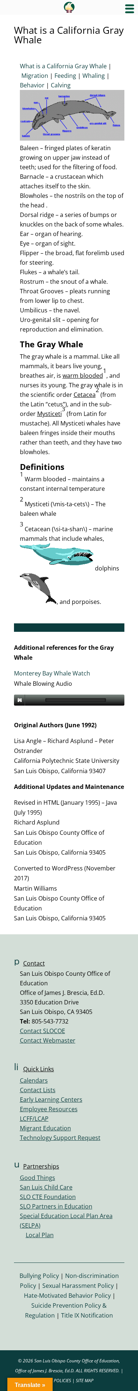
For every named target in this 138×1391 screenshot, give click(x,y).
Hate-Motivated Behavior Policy (67, 1296)
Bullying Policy (39, 1276)
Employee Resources (49, 1109)
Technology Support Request (60, 1138)
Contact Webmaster (47, 1040)
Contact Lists (38, 1090)
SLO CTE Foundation (48, 1197)
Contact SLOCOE (42, 1031)
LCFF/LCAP (34, 1119)
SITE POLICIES (58, 1380)
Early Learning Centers (51, 1099)
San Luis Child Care (46, 1187)
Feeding (65, 76)
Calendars (34, 1080)
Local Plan (40, 1235)
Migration (34, 76)
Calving (61, 85)
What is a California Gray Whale (63, 66)
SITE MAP (84, 1380)
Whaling (93, 76)
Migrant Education (45, 1128)
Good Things (37, 1178)
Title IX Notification (87, 1315)
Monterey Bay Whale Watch (52, 673)
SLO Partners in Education (56, 1206)
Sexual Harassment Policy (78, 1286)
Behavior (32, 85)
